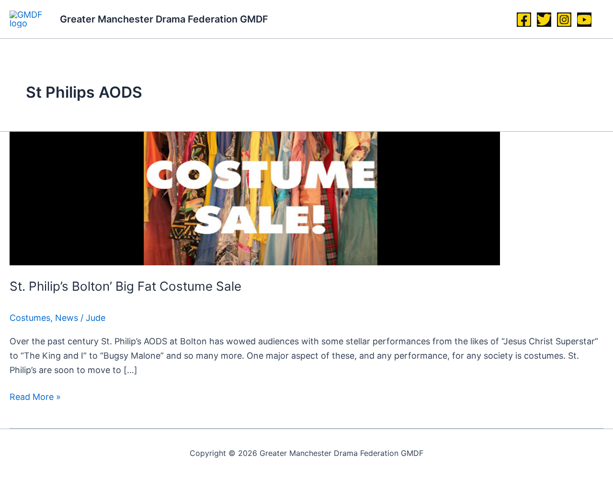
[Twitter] (544, 19)
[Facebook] (524, 19)
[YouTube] (584, 19)
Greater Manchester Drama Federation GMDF (164, 19)
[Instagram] (564, 19)
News (66, 318)
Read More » (35, 396)
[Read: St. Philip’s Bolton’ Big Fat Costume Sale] (255, 198)
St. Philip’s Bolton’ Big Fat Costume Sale (125, 286)
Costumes (30, 318)
